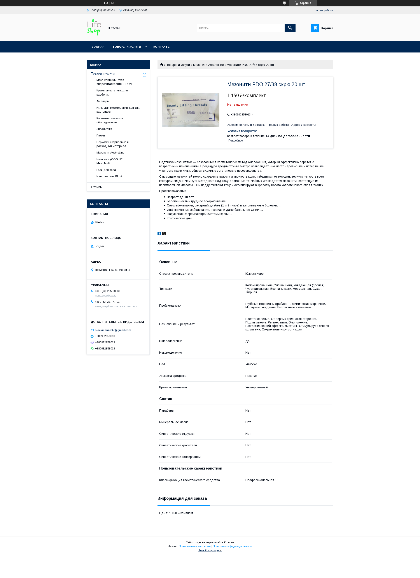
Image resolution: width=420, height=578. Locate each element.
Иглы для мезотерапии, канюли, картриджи (118, 109)
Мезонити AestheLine (208, 64)
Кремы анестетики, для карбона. (112, 92)
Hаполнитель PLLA (109, 176)
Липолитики (104, 129)
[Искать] (290, 28)
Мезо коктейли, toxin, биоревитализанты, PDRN (114, 82)
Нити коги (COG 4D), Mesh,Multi (110, 161)
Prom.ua (229, 542)
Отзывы (96, 187)
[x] (164, 234)
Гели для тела (106, 169)
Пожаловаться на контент (195, 546)
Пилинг (101, 135)
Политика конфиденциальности (232, 546)
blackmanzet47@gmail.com (113, 330)
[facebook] (159, 234)
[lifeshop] (94, 35)
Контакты (161, 46)
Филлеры (102, 101)
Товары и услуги (126, 46)
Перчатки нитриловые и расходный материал (112, 144)
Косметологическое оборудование (109, 120)
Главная (98, 46)
